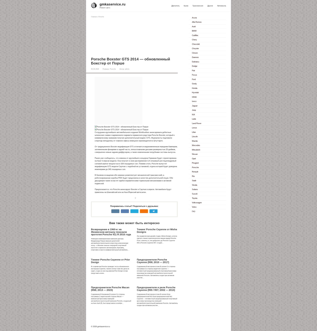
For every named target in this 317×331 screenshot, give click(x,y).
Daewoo (195, 57)
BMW (194, 31)
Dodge (194, 66)
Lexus (194, 128)
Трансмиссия (197, 6)
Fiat (193, 70)
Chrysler (195, 48)
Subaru (195, 189)
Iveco (194, 101)
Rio (193, 176)
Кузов (186, 6)
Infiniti (194, 97)
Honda (194, 88)
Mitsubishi (196, 150)
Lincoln (195, 136)
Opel (194, 159)
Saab (194, 180)
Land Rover (196, 123)
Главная (94, 17)
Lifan (194, 132)
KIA (193, 114)
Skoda (194, 185)
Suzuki (195, 194)
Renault (195, 172)
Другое (210, 6)
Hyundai (195, 92)
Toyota (194, 198)
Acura (194, 18)
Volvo (194, 207)
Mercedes (196, 145)
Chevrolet (196, 44)
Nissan (195, 154)
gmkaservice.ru (112, 4)
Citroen (195, 53)
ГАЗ (193, 211)
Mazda (195, 141)
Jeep (194, 110)
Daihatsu (195, 62)
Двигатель (175, 6)
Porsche (101, 17)
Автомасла (221, 6)
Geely (194, 84)
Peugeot (195, 163)
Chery (194, 40)
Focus (194, 75)
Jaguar (195, 106)
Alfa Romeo (196, 22)
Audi (194, 26)
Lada (194, 119)
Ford (194, 79)
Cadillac (195, 35)
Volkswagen (197, 203)
